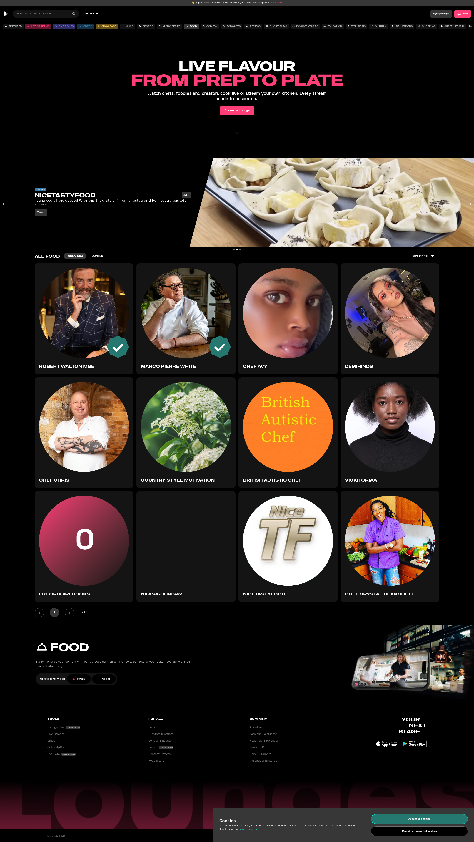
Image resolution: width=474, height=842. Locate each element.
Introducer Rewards (263, 761)
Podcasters (156, 761)
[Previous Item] (3, 204)
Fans (151, 727)
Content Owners (159, 754)
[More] (470, 26)
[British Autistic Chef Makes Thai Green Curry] (240, 249)
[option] (13, 26)
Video (51, 741)
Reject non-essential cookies (419, 831)
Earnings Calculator (263, 734)
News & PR (257, 747)
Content (98, 255)
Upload (106, 679)
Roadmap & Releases (264, 741)
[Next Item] (470, 204)
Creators (75, 255)
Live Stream (55, 734)
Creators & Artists (160, 734)
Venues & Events (159, 741)
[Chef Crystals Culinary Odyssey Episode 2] (234, 249)
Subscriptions (57, 747)
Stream (81, 679)
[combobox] (46, 14)
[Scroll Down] (237, 133)
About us (256, 727)
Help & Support (260, 754)
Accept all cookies (419, 819)
